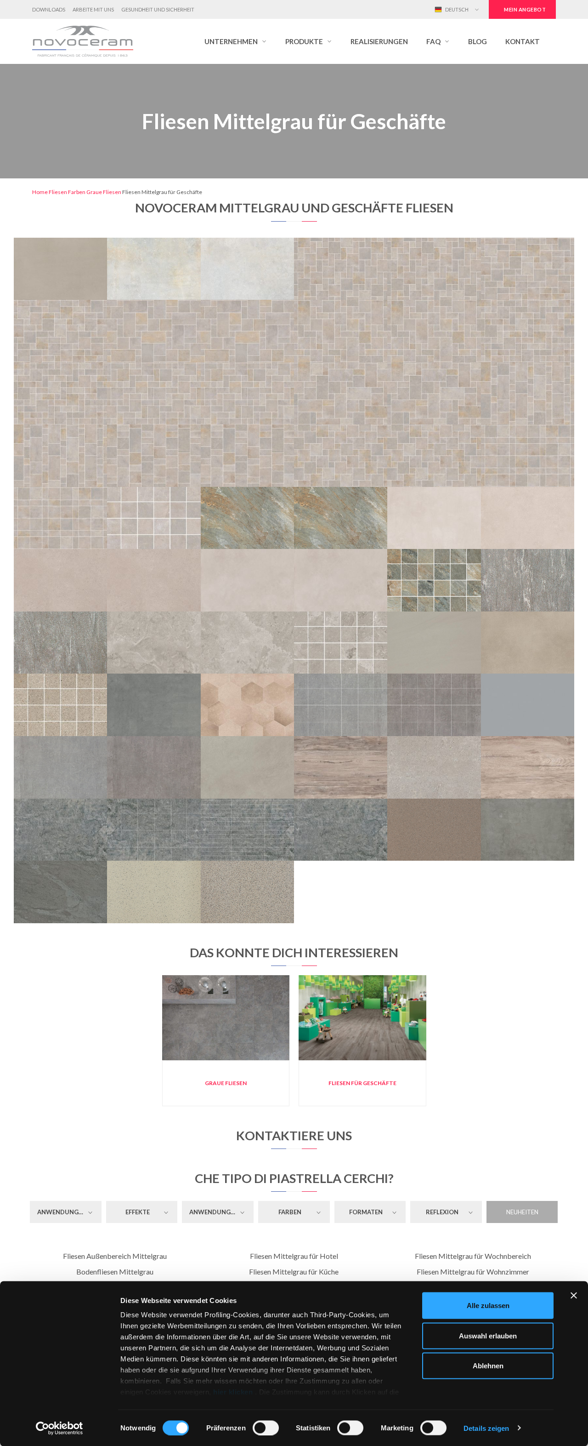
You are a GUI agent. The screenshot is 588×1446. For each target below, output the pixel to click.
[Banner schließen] (574, 1295)
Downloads (48, 9)
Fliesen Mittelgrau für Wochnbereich (473, 1256)
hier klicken (233, 1392)
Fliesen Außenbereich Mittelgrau (115, 1256)
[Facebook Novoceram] (386, 9)
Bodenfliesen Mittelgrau (114, 1271)
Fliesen (58, 192)
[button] (235, 41)
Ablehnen (488, 1366)
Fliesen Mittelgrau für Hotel (294, 1256)
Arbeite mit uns (93, 9)
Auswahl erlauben (488, 1335)
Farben (76, 192)
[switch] (266, 1427)
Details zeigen (486, 1428)
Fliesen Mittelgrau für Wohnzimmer (473, 1271)
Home (40, 192)
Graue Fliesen (103, 192)
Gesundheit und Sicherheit (157, 9)
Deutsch (456, 9)
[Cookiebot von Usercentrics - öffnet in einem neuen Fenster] (59, 1428)
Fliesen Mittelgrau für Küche (294, 1271)
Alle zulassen (488, 1305)
